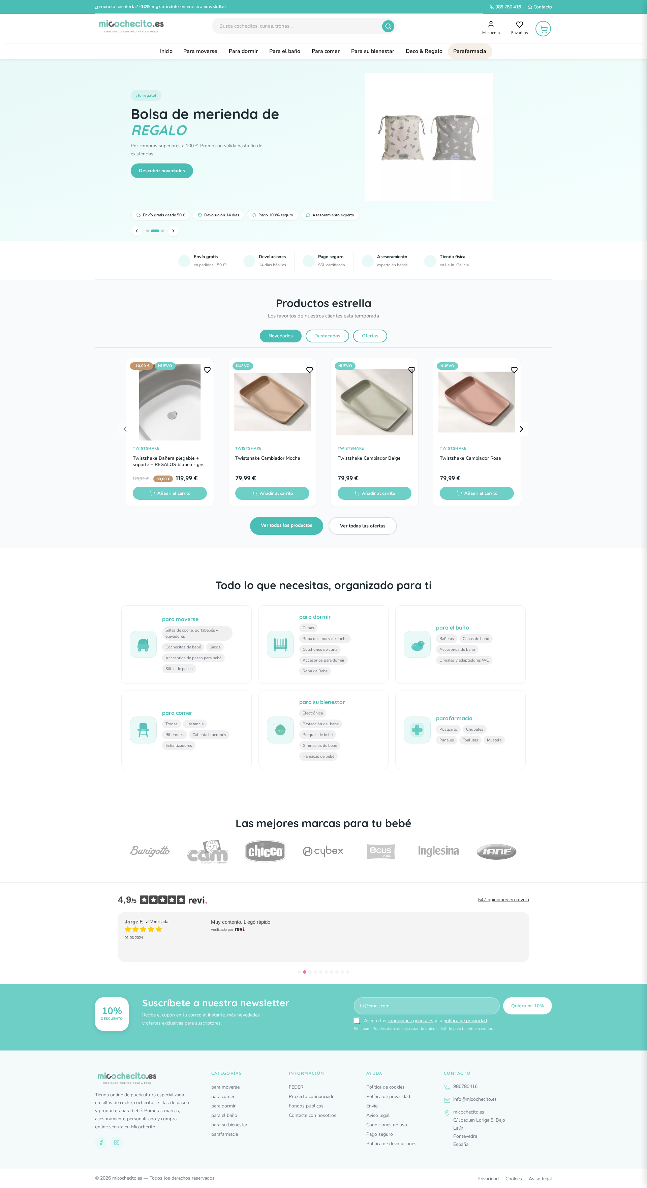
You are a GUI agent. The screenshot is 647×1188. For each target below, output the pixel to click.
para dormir (223, 1106)
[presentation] (125, 429)
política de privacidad (465, 1020)
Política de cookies (385, 1087)
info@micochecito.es (475, 1099)
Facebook (101, 1142)
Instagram (117, 1142)
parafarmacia (224, 1134)
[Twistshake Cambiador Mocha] (272, 402)
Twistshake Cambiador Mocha (267, 458)
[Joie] (496, 851)
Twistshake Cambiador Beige (369, 458)
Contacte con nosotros (312, 1115)
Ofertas (370, 336)
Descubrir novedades (162, 170)
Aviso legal (378, 1115)
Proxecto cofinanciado (312, 1096)
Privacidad (488, 1179)
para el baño (224, 1115)
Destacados (327, 336)
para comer (223, 1096)
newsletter (215, 6)
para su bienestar (229, 1125)
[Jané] (439, 851)
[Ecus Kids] (323, 852)
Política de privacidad (388, 1096)
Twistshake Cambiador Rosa (470, 458)
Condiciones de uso (386, 1125)
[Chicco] (207, 851)
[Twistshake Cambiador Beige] (374, 402)
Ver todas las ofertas (363, 526)
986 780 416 (507, 7)
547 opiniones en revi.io (503, 899)
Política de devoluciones (391, 1143)
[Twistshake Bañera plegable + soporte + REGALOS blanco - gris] (169, 402)
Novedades (281, 336)
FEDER (296, 1087)
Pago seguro (379, 1134)
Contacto (542, 7)
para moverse (225, 1087)
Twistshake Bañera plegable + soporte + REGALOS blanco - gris (169, 461)
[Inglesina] (381, 851)
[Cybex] (265, 851)
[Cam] (150, 851)
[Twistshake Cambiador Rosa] (476, 402)
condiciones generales (410, 1020)
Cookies (513, 1179)
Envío (372, 1106)
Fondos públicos (306, 1106)
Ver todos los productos (286, 525)
